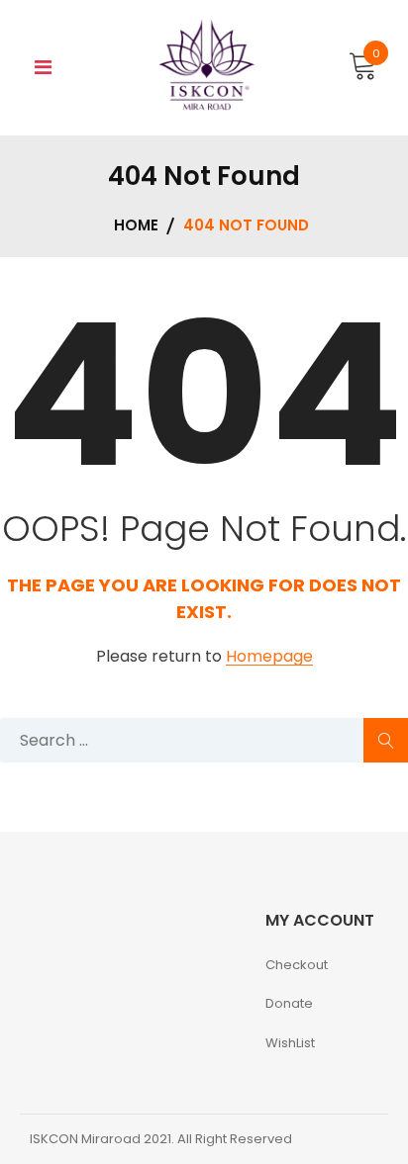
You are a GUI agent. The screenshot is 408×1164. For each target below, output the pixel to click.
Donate (289, 1003)
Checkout (296, 964)
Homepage (269, 657)
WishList (290, 1042)
